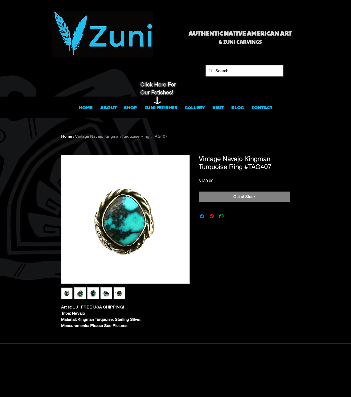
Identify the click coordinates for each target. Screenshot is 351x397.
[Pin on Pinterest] (212, 216)
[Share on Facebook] (202, 216)
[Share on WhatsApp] (221, 216)
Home (66, 136)
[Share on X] (231, 216)
